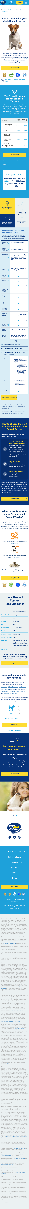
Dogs (5, 10)
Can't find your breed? (14, 730)
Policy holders (14, 857)
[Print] (14, 535)
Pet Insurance (5, 11)
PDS (26, 942)
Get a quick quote (14, 773)
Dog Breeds (10, 10)
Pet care (14, 862)
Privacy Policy (8, 899)
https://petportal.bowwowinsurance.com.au (10, 1021)
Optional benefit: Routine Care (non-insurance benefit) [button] (14, 353)
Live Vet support (16, 557)
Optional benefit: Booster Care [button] (13, 348)
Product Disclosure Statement (13, 1136)
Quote (19, 2)
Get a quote (14, 886)
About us (14, 867)
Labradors (4, 687)
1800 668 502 (11, 3)
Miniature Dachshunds (10, 694)
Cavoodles (23, 691)
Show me (14, 725)
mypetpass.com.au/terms (17, 1010)
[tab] (14, 341)
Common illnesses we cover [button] (12, 344)
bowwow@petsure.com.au (16, 906)
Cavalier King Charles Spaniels (10, 691)
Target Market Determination (9, 943)
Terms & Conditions (19, 899)
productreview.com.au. (13, 1141)
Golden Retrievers (13, 687)
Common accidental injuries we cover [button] (14, 341)
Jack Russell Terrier (19, 10)
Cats (14, 873)
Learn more (4, 649)
